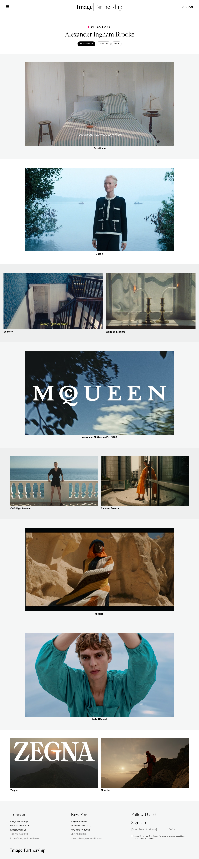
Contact (187, 7)
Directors (101, 27)
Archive (103, 44)
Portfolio (86, 44)
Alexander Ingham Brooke (99, 35)
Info (116, 44)
